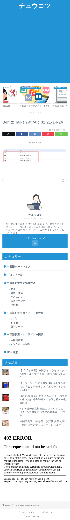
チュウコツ (35, 5)
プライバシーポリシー (27, 512)
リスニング (17, 297)
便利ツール (17, 326)
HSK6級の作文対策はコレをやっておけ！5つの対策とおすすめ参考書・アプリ (42, 412)
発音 (13, 289)
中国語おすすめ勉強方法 (21, 283)
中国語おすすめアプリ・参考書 (25, 312)
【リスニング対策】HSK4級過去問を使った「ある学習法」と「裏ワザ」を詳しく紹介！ (43, 386)
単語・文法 (17, 293)
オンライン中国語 (20, 344)
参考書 (14, 322)
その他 (14, 305)
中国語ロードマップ (18, 266)
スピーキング (18, 301)
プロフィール (15, 274)
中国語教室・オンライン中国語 (25, 334)
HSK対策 (12, 352)
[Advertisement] (35, 47)
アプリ (14, 318)
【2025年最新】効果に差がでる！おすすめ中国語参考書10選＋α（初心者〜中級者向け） (43, 399)
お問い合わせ (47, 512)
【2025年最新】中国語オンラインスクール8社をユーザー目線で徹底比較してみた (43, 374)
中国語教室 (17, 340)
